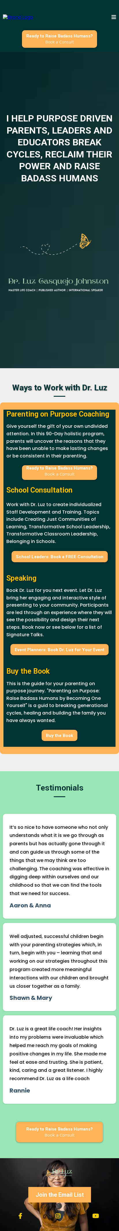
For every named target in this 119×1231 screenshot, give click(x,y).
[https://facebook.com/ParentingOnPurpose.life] (22, 1216)
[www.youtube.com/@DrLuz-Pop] (97, 1216)
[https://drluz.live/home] (18, 17)
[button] (113, 17)
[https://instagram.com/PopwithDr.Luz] (59, 1216)
